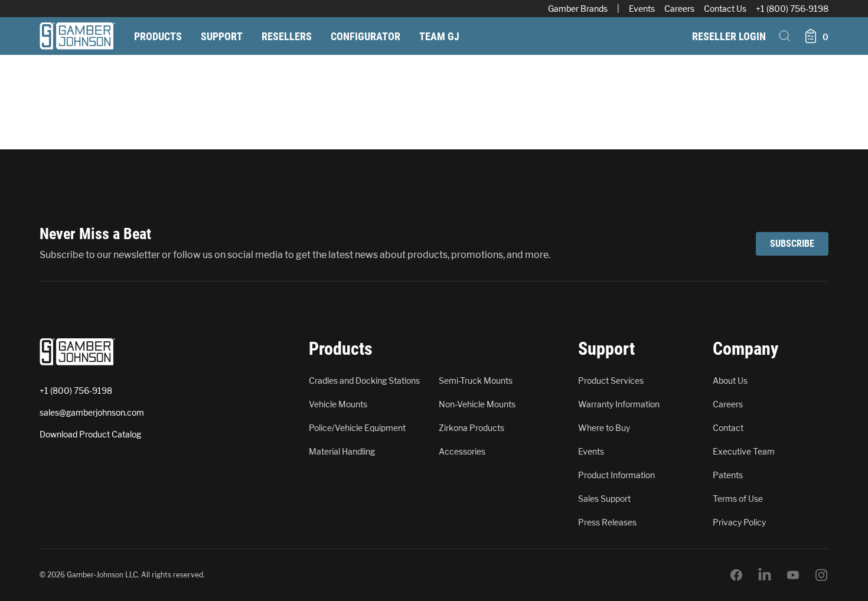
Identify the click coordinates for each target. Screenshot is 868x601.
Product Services (611, 380)
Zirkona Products (471, 428)
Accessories (462, 451)
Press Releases (607, 522)
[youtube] (793, 575)
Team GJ (439, 36)
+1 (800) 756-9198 (792, 9)
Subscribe (792, 243)
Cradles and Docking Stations (364, 380)
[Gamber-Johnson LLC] (77, 36)
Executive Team (744, 451)
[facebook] (736, 575)
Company (745, 348)
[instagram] (821, 575)
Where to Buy (604, 428)
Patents (728, 475)
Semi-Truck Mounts (476, 380)
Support (222, 36)
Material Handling (342, 451)
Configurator (365, 36)
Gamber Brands (578, 9)
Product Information (616, 475)
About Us (730, 380)
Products (158, 36)
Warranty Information (619, 404)
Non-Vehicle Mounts (477, 404)
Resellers (287, 36)
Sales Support (604, 499)
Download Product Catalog (90, 434)
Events (642, 9)
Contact (728, 428)
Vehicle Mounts (338, 404)
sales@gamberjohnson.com (92, 412)
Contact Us (725, 9)
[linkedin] (765, 575)
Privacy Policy (739, 522)
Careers (679, 9)
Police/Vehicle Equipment (357, 428)
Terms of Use (738, 499)
